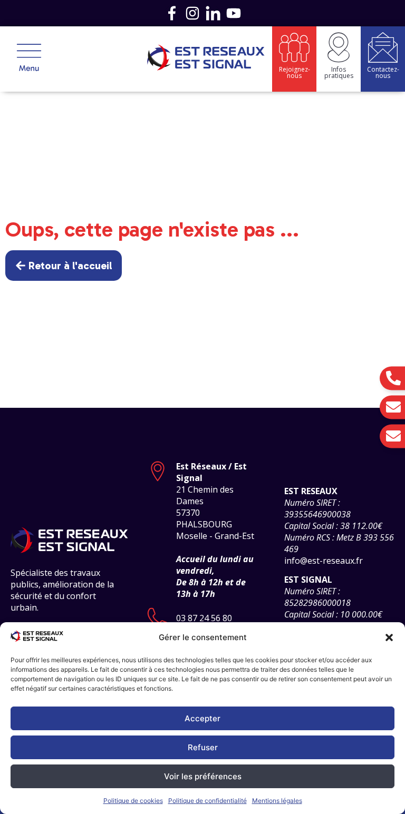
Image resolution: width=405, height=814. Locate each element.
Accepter (202, 718)
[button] (389, 637)
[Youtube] (233, 13)
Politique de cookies (133, 801)
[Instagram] (192, 13)
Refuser (203, 747)
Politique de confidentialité (207, 801)
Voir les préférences (203, 776)
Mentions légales (277, 801)
